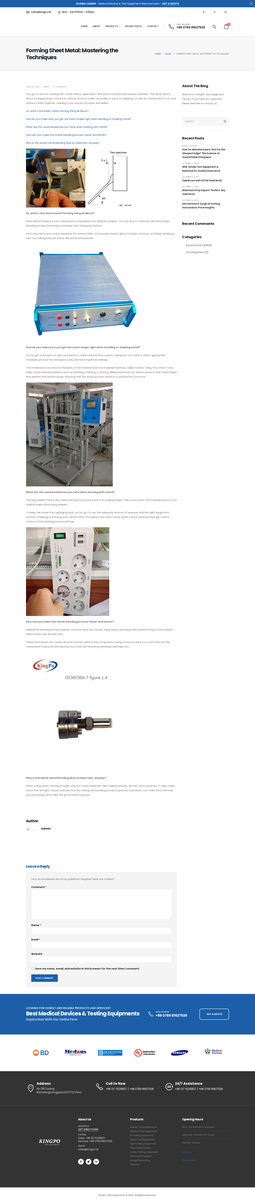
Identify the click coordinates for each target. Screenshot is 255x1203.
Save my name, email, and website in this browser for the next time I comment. (87, 968)
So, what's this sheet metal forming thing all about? (57, 111)
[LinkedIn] (225, 12)
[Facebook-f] (81, 1162)
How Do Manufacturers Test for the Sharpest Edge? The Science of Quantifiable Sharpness (203, 153)
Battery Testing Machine (143, 1127)
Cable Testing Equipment (144, 1152)
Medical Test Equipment (143, 1131)
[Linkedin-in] (96, 1162)
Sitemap (187, 1152)
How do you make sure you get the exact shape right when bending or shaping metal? (78, 119)
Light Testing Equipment (143, 1143)
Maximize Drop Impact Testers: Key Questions (203, 192)
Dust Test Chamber (141, 1156)
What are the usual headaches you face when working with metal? (67, 127)
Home (84, 26)
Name (36, 925)
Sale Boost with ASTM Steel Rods (202, 180)
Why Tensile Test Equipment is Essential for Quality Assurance (201, 168)
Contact (153, 26)
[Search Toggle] (214, 26)
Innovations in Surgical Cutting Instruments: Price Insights (201, 205)
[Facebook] (203, 12)
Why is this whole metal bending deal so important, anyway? (63, 143)
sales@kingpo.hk (88, 1149)
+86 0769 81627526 (100, 1141)
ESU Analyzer (189, 1160)
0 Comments (60, 86)
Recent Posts (133, 26)
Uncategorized (195, 252)
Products (111, 26)
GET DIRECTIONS (88, 1129)
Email (35, 939)
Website (36, 954)
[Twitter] (88, 1162)
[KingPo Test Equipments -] (36, 26)
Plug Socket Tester (140, 1147)
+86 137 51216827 (95, 1138)
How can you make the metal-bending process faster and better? (66, 135)
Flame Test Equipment (142, 1139)
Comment (38, 887)
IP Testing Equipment (141, 1135)
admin (46, 86)
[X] (214, 12)
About (96, 26)
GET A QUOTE (170, 3)
